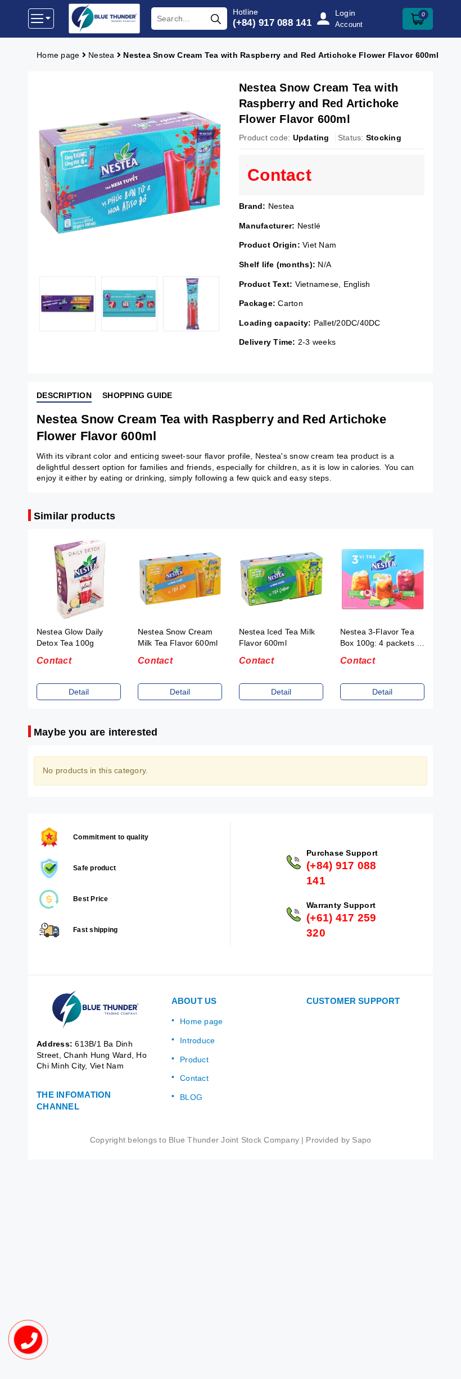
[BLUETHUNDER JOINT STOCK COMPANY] (104, 18)
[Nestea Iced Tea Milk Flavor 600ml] (281, 579)
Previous (28, 303)
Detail (79, 691)
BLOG (191, 1097)
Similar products (74, 516)
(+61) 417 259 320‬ (341, 925)
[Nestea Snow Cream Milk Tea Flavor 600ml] (180, 579)
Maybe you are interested (95, 732)
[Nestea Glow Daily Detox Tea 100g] (79, 579)
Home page (201, 1021)
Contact (194, 1078)
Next (230, 303)
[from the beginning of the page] (441, 1359)
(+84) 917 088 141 (272, 22)
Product (194, 1059)
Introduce (197, 1040)
